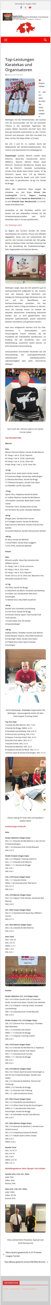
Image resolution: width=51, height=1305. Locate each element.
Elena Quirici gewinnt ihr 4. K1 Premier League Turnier (24, 1254)
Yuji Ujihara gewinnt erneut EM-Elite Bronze (24, 1262)
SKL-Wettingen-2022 (13, 225)
